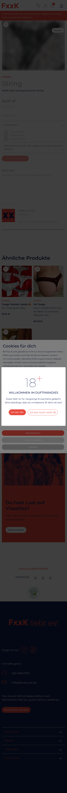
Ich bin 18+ (17, 412)
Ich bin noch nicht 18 (43, 412)
